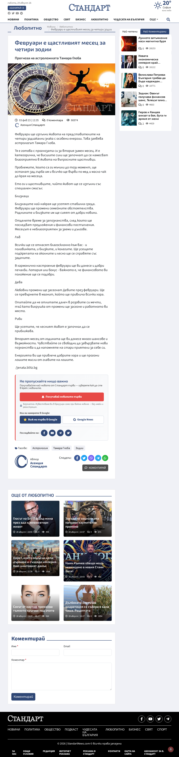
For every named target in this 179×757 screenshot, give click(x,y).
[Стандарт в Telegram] (60, 433)
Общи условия (28, 753)
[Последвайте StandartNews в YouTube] (17, 13)
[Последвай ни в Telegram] (167, 719)
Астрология (40, 448)
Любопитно (66, 27)
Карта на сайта (129, 753)
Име (14, 646)
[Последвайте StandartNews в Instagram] (13, 13)
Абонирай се (16, 8)
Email (67, 646)
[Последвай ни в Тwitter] (159, 719)
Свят (149, 729)
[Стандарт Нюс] (25, 721)
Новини (51, 27)
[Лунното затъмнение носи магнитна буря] (129, 43)
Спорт (162, 729)
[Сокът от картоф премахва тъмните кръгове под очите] (35, 603)
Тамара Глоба (61, 448)
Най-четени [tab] (130, 31)
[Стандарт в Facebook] (44, 433)
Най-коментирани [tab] (154, 31)
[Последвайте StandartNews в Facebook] (9, 13)
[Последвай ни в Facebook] (141, 719)
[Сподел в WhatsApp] (105, 458)
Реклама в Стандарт (89, 753)
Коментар (18, 660)
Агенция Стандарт (32, 125)
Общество (52, 729)
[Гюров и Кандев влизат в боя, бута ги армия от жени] (129, 118)
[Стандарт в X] (68, 433)
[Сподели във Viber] (91, 458)
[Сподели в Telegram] (98, 458)
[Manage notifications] (171, 749)
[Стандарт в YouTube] (52, 433)
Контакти (114, 751)
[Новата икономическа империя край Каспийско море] (129, 61)
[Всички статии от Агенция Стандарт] (21, 461)
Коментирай (97, 468)
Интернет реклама (65, 753)
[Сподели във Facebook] (77, 458)
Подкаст (71, 729)
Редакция (49, 751)
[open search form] (168, 19)
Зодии (79, 448)
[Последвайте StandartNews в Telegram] (21, 13)
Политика (32, 729)
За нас (14, 753)
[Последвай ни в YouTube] (150, 719)
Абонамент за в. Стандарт (154, 753)
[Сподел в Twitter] (84, 458)
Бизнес (135, 729)
